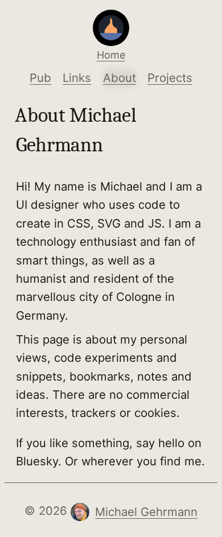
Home (111, 55)
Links (77, 78)
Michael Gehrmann (146, 512)
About (119, 78)
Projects (169, 78)
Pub (40, 78)
